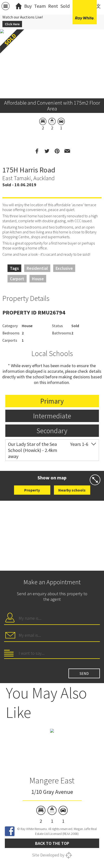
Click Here (12, 24)
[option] (52, 776)
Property (32, 490)
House (38, 278)
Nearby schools (72, 490)
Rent (53, 6)
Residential (37, 268)
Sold (65, 6)
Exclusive (64, 268)
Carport (17, 278)
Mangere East (52, 780)
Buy (28, 6)
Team (40, 6)
